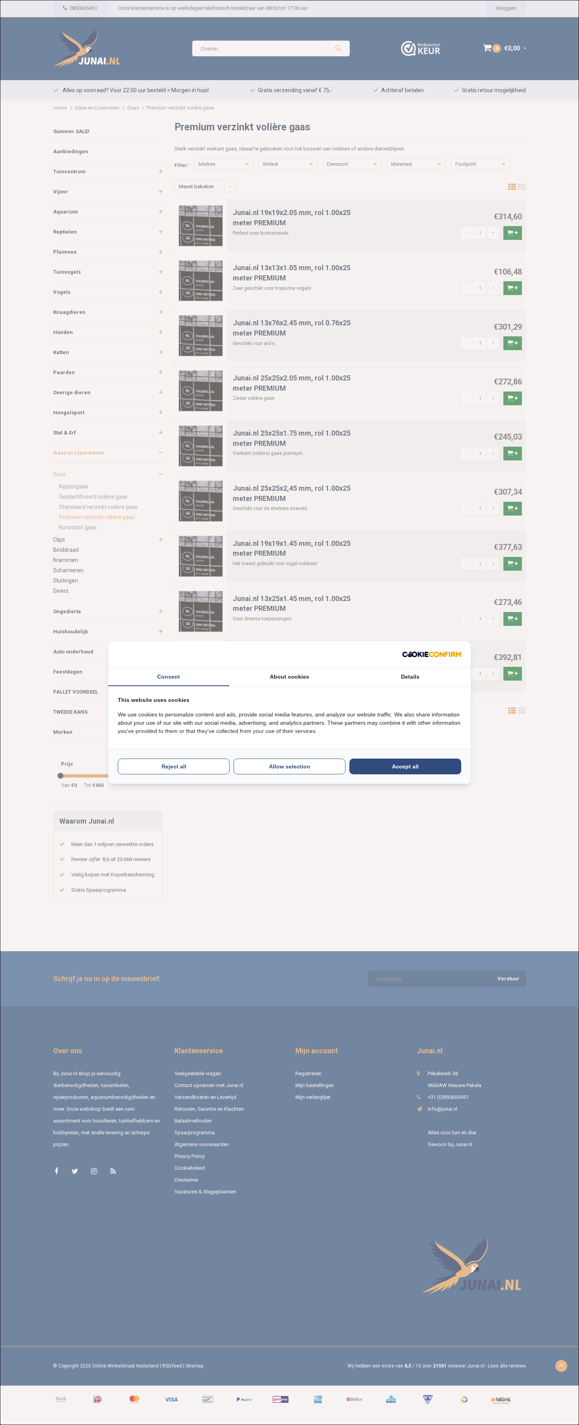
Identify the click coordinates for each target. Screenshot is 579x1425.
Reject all (173, 766)
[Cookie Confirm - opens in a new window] (431, 654)
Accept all (405, 766)
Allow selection (289, 766)
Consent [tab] (168, 677)
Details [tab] (410, 677)
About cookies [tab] (289, 677)
